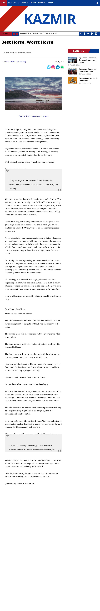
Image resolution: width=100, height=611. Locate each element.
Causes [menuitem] (33, 3)
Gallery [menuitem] (51, 3)
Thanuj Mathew (32, 116)
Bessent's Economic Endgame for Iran (38, 34)
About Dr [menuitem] (12, 3)
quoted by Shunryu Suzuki (37, 295)
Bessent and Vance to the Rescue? (88, 79)
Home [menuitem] (3, 3)
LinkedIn (92, 34)
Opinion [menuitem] (41, 3)
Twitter (88, 34)
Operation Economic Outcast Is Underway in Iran (87, 60)
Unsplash (44, 116)
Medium (81, 34)
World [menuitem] (25, 3)
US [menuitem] (19, 3)
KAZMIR (50, 19)
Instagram (96, 34)
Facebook (84, 34)
